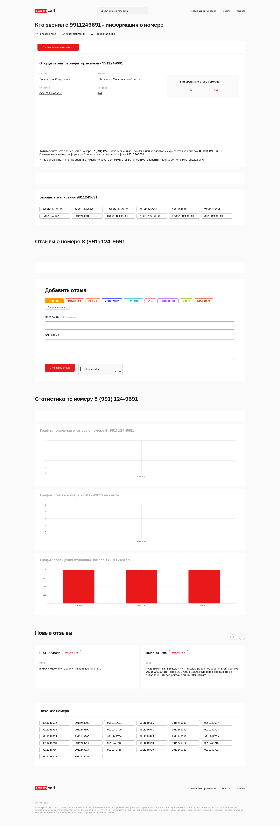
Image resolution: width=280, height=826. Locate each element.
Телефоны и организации (203, 11)
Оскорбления (112, 301)
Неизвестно (54, 301)
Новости (226, 11)
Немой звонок (168, 301)
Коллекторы (133, 301)
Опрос (186, 301)
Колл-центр (203, 301)
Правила (240, 11)
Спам (150, 301)
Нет (216, 90)
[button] (233, 637)
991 (100, 93)
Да (191, 90)
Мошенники (74, 301)
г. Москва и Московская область (119, 79)
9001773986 (49, 653)
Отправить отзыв (60, 367)
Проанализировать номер (58, 47)
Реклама (92, 301)
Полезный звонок (57, 307)
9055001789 (156, 653)
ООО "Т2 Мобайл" (50, 93)
